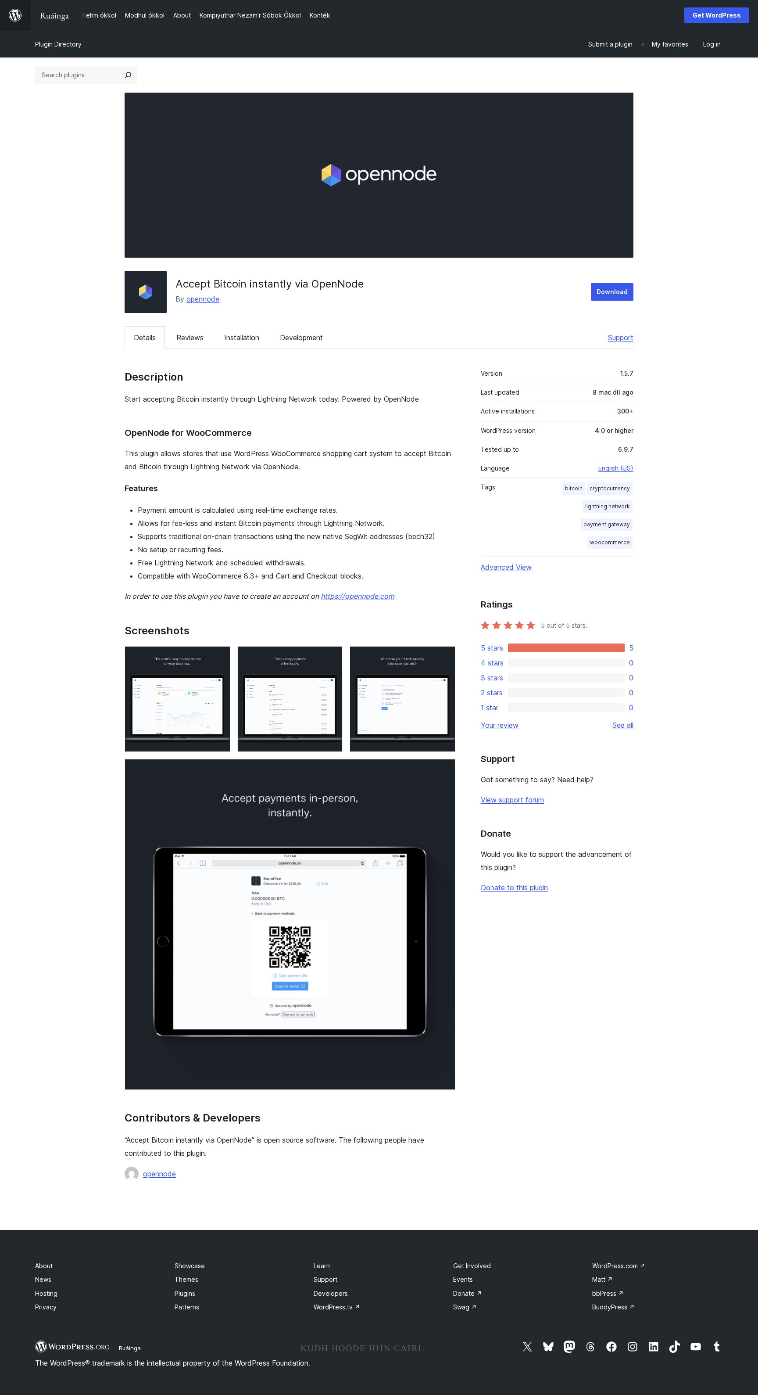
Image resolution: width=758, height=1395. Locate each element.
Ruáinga (130, 1348)
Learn (322, 1265)
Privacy (46, 1307)
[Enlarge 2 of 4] (330, 658)
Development (301, 337)
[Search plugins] (128, 75)
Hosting (46, 1293)
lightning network (607, 506)
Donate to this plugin (514, 887)
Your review (499, 725)
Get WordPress (717, 15)
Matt (602, 1279)
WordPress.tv (337, 1307)
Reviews (190, 337)
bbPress (608, 1293)
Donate (467, 1293)
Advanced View (506, 567)
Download (612, 291)
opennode (202, 299)
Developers (331, 1293)
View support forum (512, 799)
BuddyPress (613, 1307)
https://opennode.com (357, 596)
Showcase (190, 1265)
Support (620, 337)
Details (145, 337)
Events (463, 1279)
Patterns (187, 1307)
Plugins (185, 1293)
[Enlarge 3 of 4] (443, 658)
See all (622, 725)
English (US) (615, 468)
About (44, 1265)
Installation (241, 337)
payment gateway (606, 524)
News (43, 1279)
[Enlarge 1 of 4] (218, 658)
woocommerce (610, 542)
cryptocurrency (610, 488)
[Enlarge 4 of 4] (443, 770)
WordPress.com (618, 1265)
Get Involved (472, 1265)
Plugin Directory (58, 44)
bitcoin (574, 488)
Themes (186, 1279)
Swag (465, 1307)
